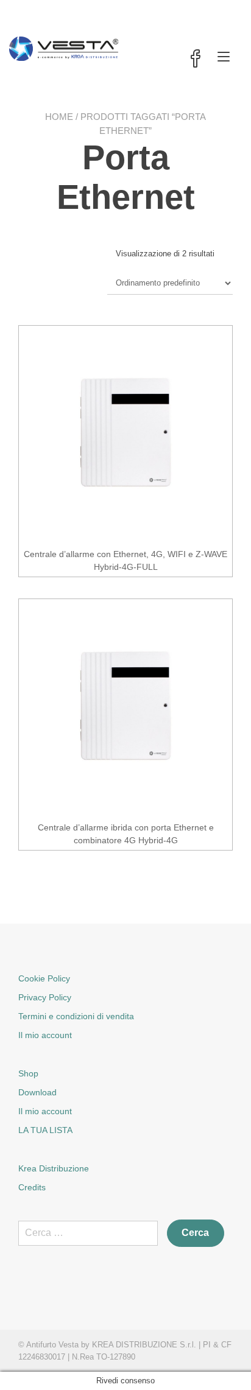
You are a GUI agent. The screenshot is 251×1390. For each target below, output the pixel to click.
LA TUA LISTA (45, 1130)
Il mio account (45, 1035)
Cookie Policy (44, 978)
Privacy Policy (44, 997)
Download (37, 1092)
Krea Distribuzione (53, 1168)
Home (59, 116)
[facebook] (195, 60)
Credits (32, 1187)
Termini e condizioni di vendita (76, 1016)
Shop (28, 1073)
